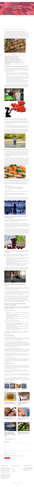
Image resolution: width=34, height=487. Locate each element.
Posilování (13, 467)
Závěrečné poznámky (7, 64)
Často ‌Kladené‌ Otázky (7, 63)
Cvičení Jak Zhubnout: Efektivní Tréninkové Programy (11, 438)
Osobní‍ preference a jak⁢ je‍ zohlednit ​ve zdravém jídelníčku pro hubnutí (13, 60)
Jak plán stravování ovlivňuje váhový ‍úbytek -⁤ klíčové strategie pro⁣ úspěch (13, 59)
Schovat (15, 54)
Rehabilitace (13, 471)
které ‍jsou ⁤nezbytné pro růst (23, 194)
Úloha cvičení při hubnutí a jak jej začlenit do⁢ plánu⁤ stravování (12, 61)
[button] (31, 1)
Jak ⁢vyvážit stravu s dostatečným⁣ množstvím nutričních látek (12, 58)
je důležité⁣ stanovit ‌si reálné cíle (21, 291)
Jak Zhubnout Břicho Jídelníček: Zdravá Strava (10, 439)
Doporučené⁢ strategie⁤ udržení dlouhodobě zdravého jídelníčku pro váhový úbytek (14, 62)
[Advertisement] (17, 22)
